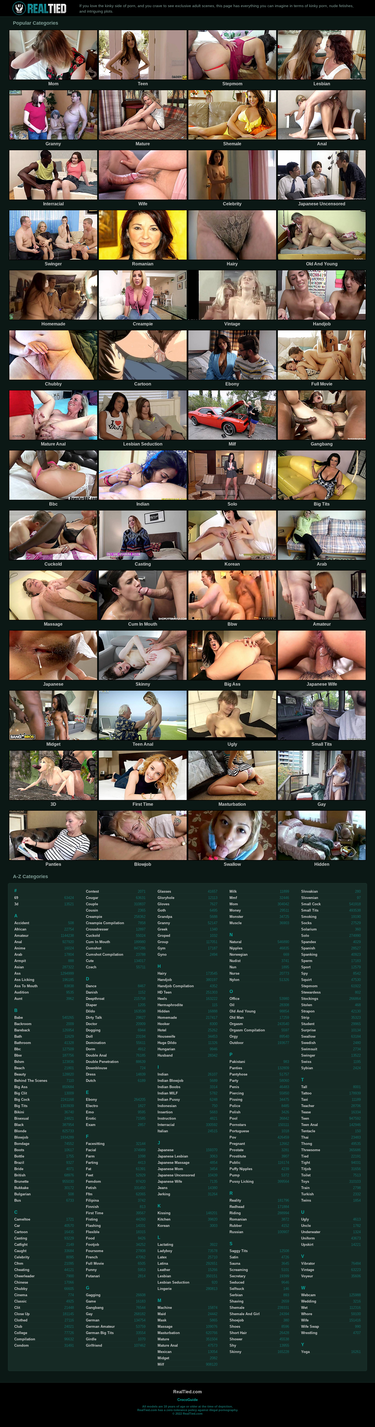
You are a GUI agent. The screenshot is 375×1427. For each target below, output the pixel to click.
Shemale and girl (245, 1314)
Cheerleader (24, 1276)
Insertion (165, 1112)
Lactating (165, 1244)
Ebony (91, 1099)
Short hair (238, 1333)
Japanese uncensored (176, 1175)
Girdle (91, 1339)
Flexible (92, 1232)
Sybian (307, 1068)
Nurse (234, 973)
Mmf (233, 898)
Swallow (308, 1036)
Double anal (96, 1055)
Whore (306, 1314)
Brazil (19, 1163)
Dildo (90, 1011)
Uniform (308, 1238)
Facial (91, 1150)
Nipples (236, 948)
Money (235, 910)
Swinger (308, 1055)
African (20, 929)
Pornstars (238, 1125)
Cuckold (93, 936)
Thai (305, 1137)
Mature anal (168, 1345)
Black (19, 1125)
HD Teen (165, 992)
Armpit (20, 961)
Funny (91, 1270)
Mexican (165, 1352)
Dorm (90, 1049)
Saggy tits (239, 1251)
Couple (92, 904)
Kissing (164, 1213)
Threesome (310, 1150)
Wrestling (309, 1333)
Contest (92, 891)
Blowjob (21, 1137)
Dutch (91, 1081)
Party (234, 1081)
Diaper (91, 1005)
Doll (89, 1036)
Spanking (309, 954)
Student (307, 1024)
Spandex (308, 942)
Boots (19, 1150)
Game (91, 1301)
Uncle (306, 1226)
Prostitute (238, 1156)
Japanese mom (170, 1169)
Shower (236, 1339)
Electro (92, 1106)
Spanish (308, 948)
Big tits (20, 1106)
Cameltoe (22, 1219)
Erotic (91, 1118)
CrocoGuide (187, 1400)
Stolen (306, 1005)
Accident (21, 923)
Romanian (238, 1219)
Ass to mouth (26, 986)
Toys (305, 1181)
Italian (163, 1131)
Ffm (89, 1194)
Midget (163, 1358)
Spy (304, 973)
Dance (91, 986)
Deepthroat (95, 999)
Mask (162, 1320)
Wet (304, 1308)
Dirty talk (94, 1017)
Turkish (307, 1194)
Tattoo (306, 1093)
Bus (17, 1200)
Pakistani (237, 1062)
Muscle (236, 923)
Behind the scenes (30, 1081)
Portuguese (239, 1131)
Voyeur (307, 1276)
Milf (161, 1364)
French (92, 1257)
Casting (20, 1238)
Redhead (237, 1207)
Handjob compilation (176, 986)
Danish (92, 992)
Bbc (17, 1049)
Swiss (306, 1062)
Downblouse (96, 1068)
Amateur (21, 936)
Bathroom (22, 1043)
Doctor (91, 1024)
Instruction (167, 1118)
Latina (163, 1263)
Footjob (92, 1244)
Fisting (92, 1219)
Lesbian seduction (173, 1282)
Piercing (237, 1093)
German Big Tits (100, 1333)
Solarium (309, 929)
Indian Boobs (169, 1087)
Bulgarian (22, 1194)
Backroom (23, 1024)
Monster (236, 917)
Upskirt (307, 1244)
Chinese (21, 1282)
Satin (234, 1257)
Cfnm (18, 1263)
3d (16, 904)
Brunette (21, 1181)
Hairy (162, 973)
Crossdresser (97, 929)
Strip (305, 1017)
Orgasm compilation (247, 1030)
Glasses (164, 891)
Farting (92, 1163)
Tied (305, 1156)
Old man (237, 1017)
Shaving (237, 1301)
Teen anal (309, 1125)
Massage (165, 1326)
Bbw (18, 1055)
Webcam (308, 1295)
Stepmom (309, 986)
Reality (235, 1200)
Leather (164, 1270)
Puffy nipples (241, 1169)
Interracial (166, 1125)
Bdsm (19, 1062)
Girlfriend (94, 1345)
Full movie (95, 1263)
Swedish (308, 1043)
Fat (88, 1169)
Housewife (166, 1036)
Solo (305, 936)
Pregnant (237, 1144)
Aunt (18, 999)
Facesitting (95, 1144)
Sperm (306, 961)
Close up (22, 1314)
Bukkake (21, 1188)
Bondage (21, 1144)
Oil (232, 1005)
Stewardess (311, 992)
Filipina (92, 1200)
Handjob (165, 980)
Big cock (22, 1099)
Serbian (236, 1295)
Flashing (93, 1226)
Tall (304, 1087)
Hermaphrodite (170, 1005)
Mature (163, 1339)
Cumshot (93, 948)
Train (305, 1188)
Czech (91, 967)
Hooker (164, 1024)
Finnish (92, 1207)
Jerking (164, 1194)
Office (234, 999)
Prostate (237, 1150)
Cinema (20, 1295)
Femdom (93, 1181)
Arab (18, 954)
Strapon (308, 1011)
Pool (233, 1118)
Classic (20, 1301)
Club (18, 1326)
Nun (233, 967)
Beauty (20, 1074)
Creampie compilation (105, 923)
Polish (235, 1112)
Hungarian (166, 1049)
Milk (233, 891)
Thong (306, 1144)
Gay (89, 1314)
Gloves (163, 904)
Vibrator (308, 1263)
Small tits (309, 910)
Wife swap (310, 1326)
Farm (90, 1156)
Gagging (93, 1295)
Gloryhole (166, 898)
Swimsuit (309, 1049)
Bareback (22, 1030)
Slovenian (309, 898)
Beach (19, 1068)
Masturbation (169, 1333)
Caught (20, 1251)
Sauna (235, 1263)
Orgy (234, 1036)
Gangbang (94, 1308)
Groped (164, 936)
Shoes (235, 1326)
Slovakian (309, 891)
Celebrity (21, 1257)
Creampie (94, 917)
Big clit (20, 1093)
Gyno (162, 954)
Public (235, 1163)
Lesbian (164, 1276)
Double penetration (102, 1062)
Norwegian (239, 954)
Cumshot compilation (104, 954)
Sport (305, 967)
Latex (162, 1257)
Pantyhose (238, 1074)
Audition (21, 992)
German (92, 1320)
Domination (96, 1043)
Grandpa (165, 917)
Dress (91, 1074)
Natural (236, 942)
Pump (235, 1175)
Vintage (307, 1270)
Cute (90, 961)
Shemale (237, 1308)
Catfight (20, 1244)
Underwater (310, 1232)
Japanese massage (173, 1163)
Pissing (236, 1099)
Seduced (237, 1282)
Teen (305, 1118)
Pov (233, 1137)
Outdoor (237, 1043)
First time (94, 1213)
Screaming (239, 1270)
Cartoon (21, 1232)
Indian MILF (168, 1093)
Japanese (165, 1150)
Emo (90, 1112)
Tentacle (308, 1131)
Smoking (309, 917)
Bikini (19, 1112)
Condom (21, 1345)
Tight (305, 1163)
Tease (306, 1112)
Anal (18, 942)
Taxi (304, 1099)
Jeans (162, 1188)
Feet (89, 1175)
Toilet (305, 1175)
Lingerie (165, 1289)
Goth (162, 910)
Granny (164, 923)
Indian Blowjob (170, 1081)
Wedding (308, 1301)
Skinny (235, 1352)
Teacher (307, 1106)
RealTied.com (45, 8)
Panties (236, 1068)
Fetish (91, 1188)
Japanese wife (170, 1181)
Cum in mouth (98, 942)
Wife (305, 1320)
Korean (164, 1226)
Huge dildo (167, 1043)
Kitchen (164, 1219)
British (20, 1175)
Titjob (306, 1169)
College (20, 1333)
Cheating (21, 1270)
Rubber (236, 1226)
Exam (91, 1125)
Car (17, 1226)
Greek (162, 929)
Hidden (164, 1011)
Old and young (243, 1011)
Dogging (93, 1030)
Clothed (20, 1320)
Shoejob (237, 1320)
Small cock (311, 904)
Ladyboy (165, 1251)
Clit (17, 1308)
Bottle (19, 1156)
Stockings (309, 999)
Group (163, 942)
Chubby (20, 1289)
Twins (306, 1200)
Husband (165, 1055)
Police (235, 1106)
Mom (234, 904)
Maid (162, 1314)
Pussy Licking (242, 1181)
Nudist (235, 961)
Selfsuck (237, 1289)
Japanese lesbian (173, 1156)
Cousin (92, 910)
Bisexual (21, 1118)
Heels (162, 999)
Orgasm (236, 1024)
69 (16, 898)
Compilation (24, 1339)
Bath (18, 1036)
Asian (19, 967)
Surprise (308, 1030)
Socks (306, 923)
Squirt (306, 980)
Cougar (92, 898)
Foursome (94, 1251)
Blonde (20, 1131)
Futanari (93, 1276)
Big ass (20, 1087)
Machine (165, 1308)
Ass (17, 973)
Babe (18, 1017)
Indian (163, 1074)
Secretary (237, 1276)
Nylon (234, 980)
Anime (19, 948)
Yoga (305, 1352)
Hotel (162, 1030)
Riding (235, 1213)
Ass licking (24, 980)
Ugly (305, 1219)
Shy (233, 1345)
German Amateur (100, 1326)
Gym (162, 948)
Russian (236, 1232)
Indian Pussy (169, 1099)
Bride (18, 1169)
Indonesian (167, 1106)
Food (90, 1238)
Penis (234, 1087)
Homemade (167, 1017)
